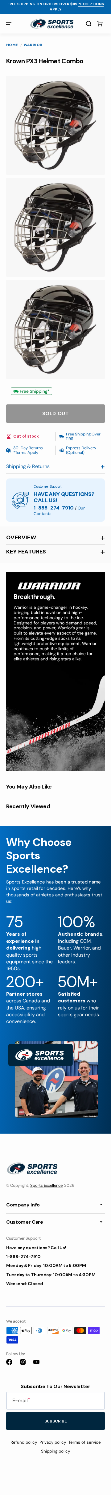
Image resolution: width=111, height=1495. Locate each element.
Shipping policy (55, 1451)
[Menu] (8, 23)
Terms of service (84, 1442)
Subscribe (55, 1421)
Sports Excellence (46, 1185)
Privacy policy (52, 1442)
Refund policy (23, 1442)
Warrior (33, 45)
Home (12, 45)
